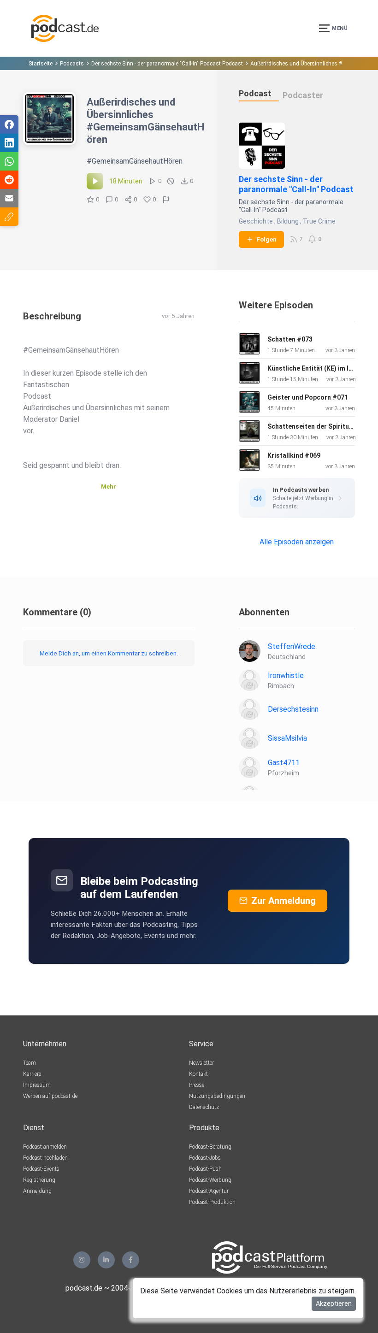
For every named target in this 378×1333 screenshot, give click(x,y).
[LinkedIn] (106, 1259)
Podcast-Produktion (212, 1202)
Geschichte (256, 221)
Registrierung (39, 1180)
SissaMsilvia (287, 738)
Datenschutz (204, 1107)
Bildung (288, 221)
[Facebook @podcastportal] (130, 1259)
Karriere (32, 1074)
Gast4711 (284, 762)
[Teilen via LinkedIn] (9, 143)
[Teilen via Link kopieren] (9, 216)
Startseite (41, 63)
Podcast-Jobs (205, 1158)
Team (29, 1063)
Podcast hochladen (45, 1158)
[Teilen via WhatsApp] (9, 161)
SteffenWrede (291, 646)
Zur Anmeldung (283, 900)
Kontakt (198, 1074)
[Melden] (166, 199)
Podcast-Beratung (210, 1147)
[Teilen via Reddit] (9, 180)
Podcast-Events (41, 1169)
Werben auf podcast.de (50, 1096)
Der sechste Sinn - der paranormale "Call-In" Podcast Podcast (167, 63)
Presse (196, 1085)
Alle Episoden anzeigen (297, 541)
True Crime (319, 221)
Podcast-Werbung (210, 1180)
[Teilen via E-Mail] (9, 198)
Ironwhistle (286, 675)
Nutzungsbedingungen (217, 1096)
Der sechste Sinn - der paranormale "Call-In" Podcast (296, 184)
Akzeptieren (334, 1303)
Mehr (108, 486)
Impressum (37, 1085)
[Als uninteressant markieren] (170, 181)
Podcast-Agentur (209, 1191)
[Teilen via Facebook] (9, 124)
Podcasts (72, 63)
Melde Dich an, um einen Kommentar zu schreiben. (109, 653)
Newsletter (201, 1063)
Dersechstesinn (293, 709)
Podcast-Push (205, 1169)
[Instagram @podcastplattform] (81, 1259)
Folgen (266, 239)
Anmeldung (37, 1191)
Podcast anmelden (45, 1147)
